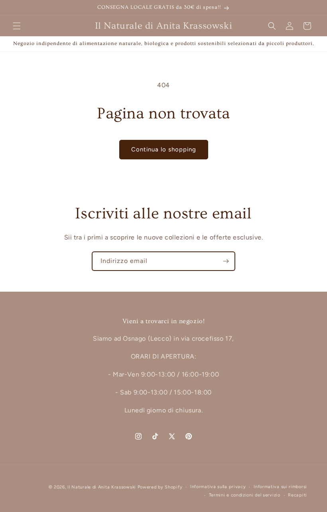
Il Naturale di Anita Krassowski (101, 487)
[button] (17, 26)
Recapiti (297, 495)
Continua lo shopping (163, 149)
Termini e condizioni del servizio (244, 495)
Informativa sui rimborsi (280, 486)
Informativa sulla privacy (218, 486)
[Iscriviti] (225, 261)
